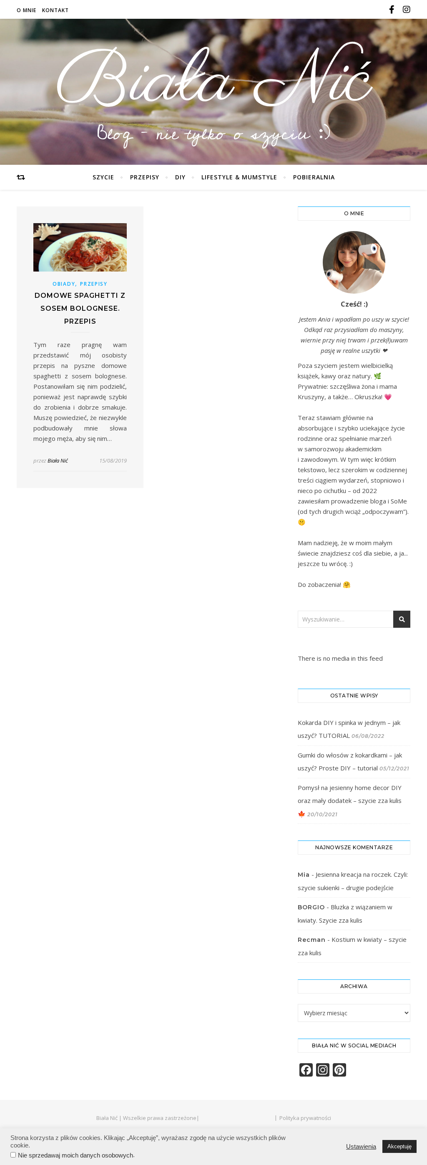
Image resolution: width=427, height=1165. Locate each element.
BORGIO (311, 907)
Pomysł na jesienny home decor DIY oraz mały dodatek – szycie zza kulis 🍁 (350, 800)
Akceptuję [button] (399, 1146)
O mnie (26, 10)
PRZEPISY (144, 177)
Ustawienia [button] (361, 1146)
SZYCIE (103, 177)
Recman (312, 940)
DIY (180, 177)
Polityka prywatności (305, 1118)
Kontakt (55, 10)
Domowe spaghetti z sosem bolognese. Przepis (80, 308)
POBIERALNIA (314, 177)
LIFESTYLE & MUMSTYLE (239, 177)
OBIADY (64, 283)
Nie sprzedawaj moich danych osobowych (75, 1155)
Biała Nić (213, 82)
